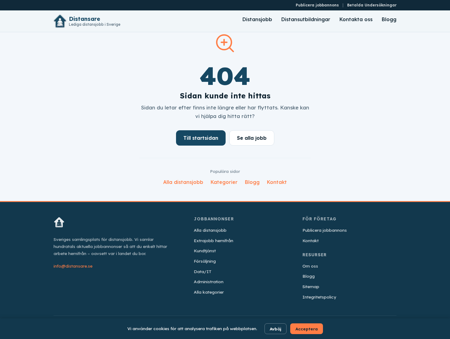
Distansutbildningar (305, 19)
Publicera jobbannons (317, 5)
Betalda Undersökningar (371, 5)
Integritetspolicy (319, 296)
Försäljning (205, 261)
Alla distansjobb (183, 182)
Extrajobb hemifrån (213, 240)
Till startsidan (200, 138)
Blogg (389, 19)
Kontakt (277, 182)
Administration (208, 281)
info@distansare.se (73, 266)
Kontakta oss (356, 19)
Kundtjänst (205, 250)
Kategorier (224, 182)
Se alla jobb (252, 138)
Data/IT (203, 271)
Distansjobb (257, 19)
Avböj (275, 328)
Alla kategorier (209, 292)
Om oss (310, 266)
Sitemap (310, 286)
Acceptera (306, 328)
